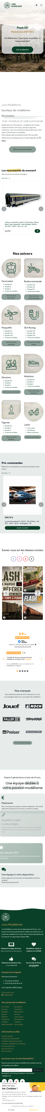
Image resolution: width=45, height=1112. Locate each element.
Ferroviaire (31, 428)
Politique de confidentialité (10, 1039)
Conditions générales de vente (12, 1041)
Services (17, 1014)
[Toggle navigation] (41, 5)
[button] (37, 231)
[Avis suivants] (41, 659)
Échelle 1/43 (31, 335)
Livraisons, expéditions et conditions (14, 1044)
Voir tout (5, 178)
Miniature (5, 1017)
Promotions (18, 1009)
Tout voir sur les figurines (11, 438)
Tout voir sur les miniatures (34, 392)
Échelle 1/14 (31, 287)
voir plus (28, 659)
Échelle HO (8, 284)
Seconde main (19, 1019)
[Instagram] (19, 558)
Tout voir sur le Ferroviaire (11, 297)
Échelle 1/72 (9, 333)
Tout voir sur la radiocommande (33, 297)
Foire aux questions (8, 1046)
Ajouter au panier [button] (22, 530)
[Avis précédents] (3, 659)
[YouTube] (25, 558)
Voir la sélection (22, 49)
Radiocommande (33, 432)
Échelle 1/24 (31, 333)
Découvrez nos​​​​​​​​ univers (22, 149)
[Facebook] (13, 558)
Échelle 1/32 (31, 331)
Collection (17, 1022)
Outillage (4, 1022)
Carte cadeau (18, 1017)
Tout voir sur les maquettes (11, 343)
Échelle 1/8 (30, 289)
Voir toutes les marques (22, 743)
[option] (22, 209)
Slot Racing (31, 430)
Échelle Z (8, 289)
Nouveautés (18, 1007)
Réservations (18, 1012)
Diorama (4, 1009)
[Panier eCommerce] (36, 5)
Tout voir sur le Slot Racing (33, 343)
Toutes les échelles (11, 291)
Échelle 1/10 (31, 285)
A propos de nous (7, 1049)
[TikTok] (31, 558)
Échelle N (8, 287)
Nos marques (18, 1024)
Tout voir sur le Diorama (11, 392)
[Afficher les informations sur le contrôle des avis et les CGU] (35, 644)
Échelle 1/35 (9, 335)
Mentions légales (7, 1036)
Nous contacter (7, 1051)
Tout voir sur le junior (33, 437)
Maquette (5, 1012)
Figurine (4, 1014)
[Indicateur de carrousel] (16, 68)
